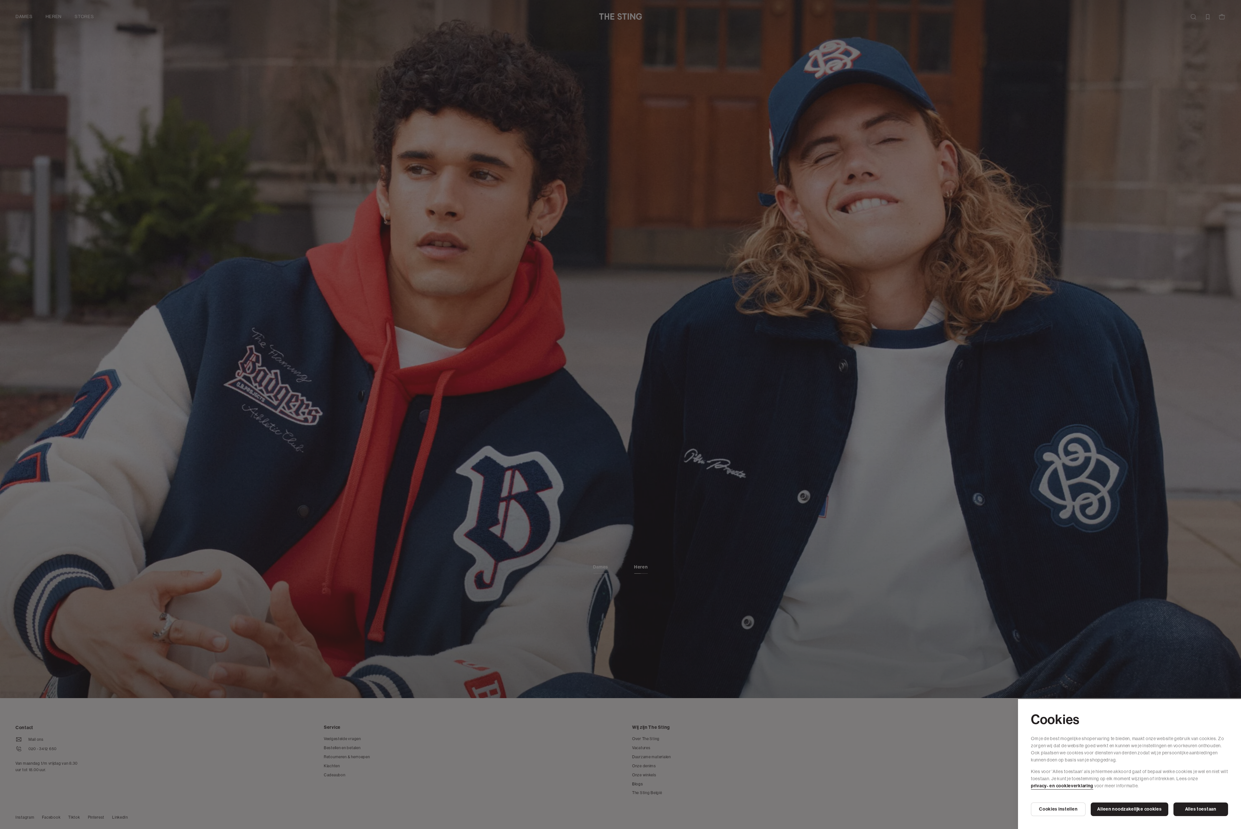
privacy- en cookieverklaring (1062, 786)
